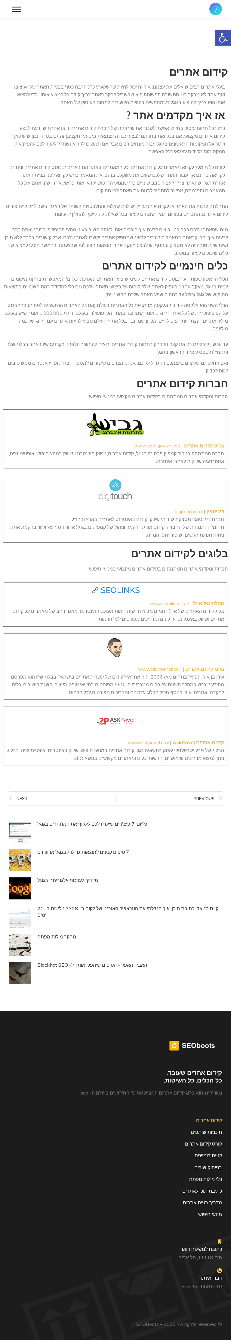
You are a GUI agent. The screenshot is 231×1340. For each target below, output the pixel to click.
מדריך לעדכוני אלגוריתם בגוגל (67, 880)
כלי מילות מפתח (205, 1179)
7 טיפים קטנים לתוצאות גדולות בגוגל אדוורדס (83, 852)
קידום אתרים (209, 1120)
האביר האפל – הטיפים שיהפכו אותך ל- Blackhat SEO (92, 965)
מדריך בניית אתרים (202, 1203)
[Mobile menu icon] (16, 9)
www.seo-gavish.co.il (157, 446)
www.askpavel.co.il (148, 742)
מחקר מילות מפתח (56, 937)
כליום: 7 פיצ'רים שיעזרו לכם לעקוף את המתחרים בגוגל (92, 824)
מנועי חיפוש (210, 1214)
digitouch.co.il (189, 511)
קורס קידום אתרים (203, 1144)
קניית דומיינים (208, 1155)
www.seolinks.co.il (169, 603)
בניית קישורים (208, 1167)
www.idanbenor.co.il (159, 669)
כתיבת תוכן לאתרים (202, 1191)
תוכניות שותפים (206, 1132)
